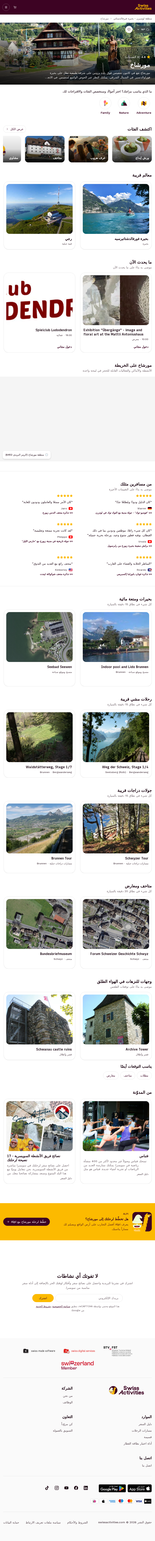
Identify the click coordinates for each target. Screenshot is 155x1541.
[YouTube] (66, 1488)
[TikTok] (47, 1488)
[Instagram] (56, 1488)
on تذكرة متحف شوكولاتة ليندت (56, 574)
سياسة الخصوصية (61, 1306)
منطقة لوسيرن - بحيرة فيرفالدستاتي (132, 18)
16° (143, 29)
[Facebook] (76, 1488)
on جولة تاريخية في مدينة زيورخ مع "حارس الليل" (47, 541)
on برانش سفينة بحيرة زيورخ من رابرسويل (130, 545)
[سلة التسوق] (15, 7)
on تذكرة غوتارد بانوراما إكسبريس (134, 574)
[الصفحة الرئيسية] (143, 7)
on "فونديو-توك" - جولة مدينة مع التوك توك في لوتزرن (123, 512)
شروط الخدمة (43, 1306)
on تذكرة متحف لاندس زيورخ (58, 512)
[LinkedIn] (86, 1488)
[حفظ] (129, 29)
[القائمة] (6, 7)
